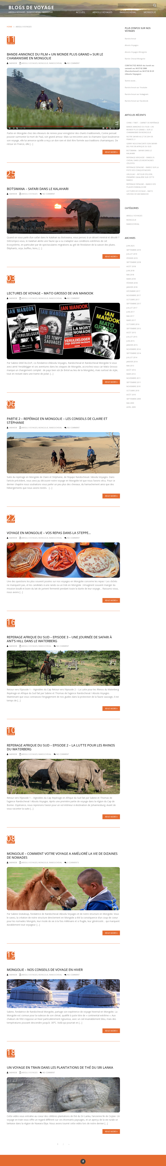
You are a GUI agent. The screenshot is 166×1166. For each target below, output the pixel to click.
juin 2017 (130, 312)
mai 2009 (130, 403)
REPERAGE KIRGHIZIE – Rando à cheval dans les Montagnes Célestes (140, 160)
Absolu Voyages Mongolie (136, 52)
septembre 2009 (133, 399)
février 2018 (132, 283)
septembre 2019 (133, 250)
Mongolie (43, 63)
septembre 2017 (133, 303)
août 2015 (131, 332)
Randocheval (130, 38)
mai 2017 (130, 316)
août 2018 (131, 266)
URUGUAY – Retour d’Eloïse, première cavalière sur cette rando (140, 177)
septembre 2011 (133, 382)
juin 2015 (130, 341)
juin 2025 (130, 245)
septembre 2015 (133, 328)
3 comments (73, 862)
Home (9, 26)
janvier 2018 (131, 287)
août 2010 (131, 394)
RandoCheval (55, 63)
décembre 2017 (133, 291)
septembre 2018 (133, 262)
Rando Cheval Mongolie (135, 58)
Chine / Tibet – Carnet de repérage (142, 122)
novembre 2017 (133, 295)
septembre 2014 (133, 353)
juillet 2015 (131, 336)
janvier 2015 (131, 345)
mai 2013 (130, 365)
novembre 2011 (133, 378)
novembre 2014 (133, 349)
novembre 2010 (133, 386)
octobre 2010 (132, 390)
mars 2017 (131, 320)
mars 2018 (131, 279)
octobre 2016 (132, 324)
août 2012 (131, 370)
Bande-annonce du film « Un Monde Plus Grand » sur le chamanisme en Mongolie (140, 129)
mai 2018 (130, 274)
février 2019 (132, 258)
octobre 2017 (132, 299)
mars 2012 (131, 374)
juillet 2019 (131, 254)
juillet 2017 (131, 308)
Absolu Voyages (29, 63)
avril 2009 (131, 407)
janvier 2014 (131, 361)
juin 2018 (130, 270)
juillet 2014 (131, 357)
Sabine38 (13, 63)
